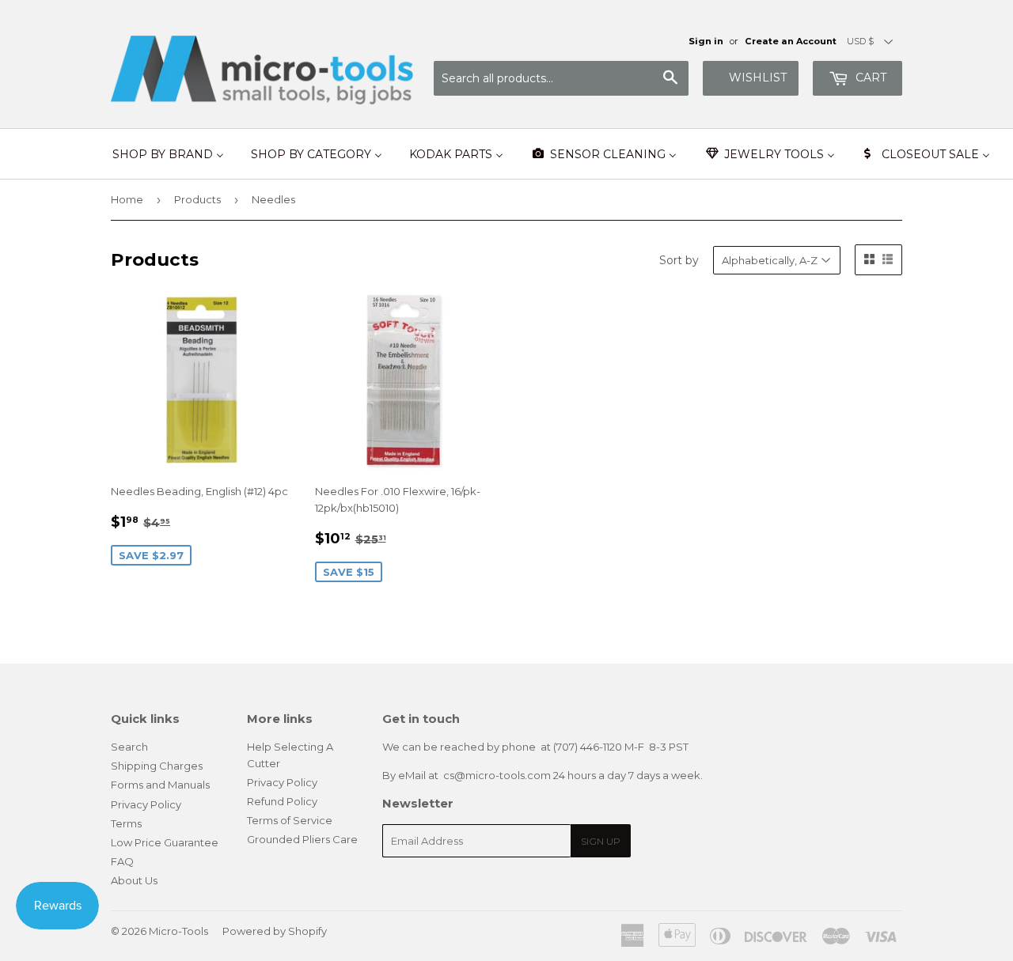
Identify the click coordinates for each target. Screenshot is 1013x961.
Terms (126, 823)
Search (129, 746)
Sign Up (600, 841)
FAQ (122, 861)
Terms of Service (289, 820)
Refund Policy (282, 801)
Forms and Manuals (160, 784)
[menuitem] (168, 154)
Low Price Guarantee (164, 842)
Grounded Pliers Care (302, 839)
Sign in (706, 41)
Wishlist (758, 77)
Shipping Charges (157, 765)
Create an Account (791, 41)
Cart (869, 77)
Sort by (679, 260)
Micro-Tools (178, 931)
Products (197, 199)
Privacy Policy (146, 804)
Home (127, 199)
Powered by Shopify (274, 931)
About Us (134, 880)
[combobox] (561, 78)
